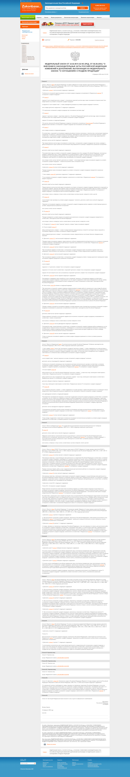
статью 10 (51, 167)
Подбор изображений (62, 767)
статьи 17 (54, 227)
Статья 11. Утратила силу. (28, 59)
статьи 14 (53, 224)
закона (89, 410)
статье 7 (46, 127)
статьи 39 (52, 285)
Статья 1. (24, 45)
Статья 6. (24, 52)
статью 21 (52, 254)
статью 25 (51, 473)
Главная (45, 32)
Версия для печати (29, 73)
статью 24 (51, 455)
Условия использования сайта (94, 763)
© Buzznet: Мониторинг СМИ (26, 768)
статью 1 (51, 90)
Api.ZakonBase (60, 766)
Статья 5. (24, 51)
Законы (46, 17)
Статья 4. (24, 49)
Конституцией (89, 123)
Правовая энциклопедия (87, 17)
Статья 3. (24, 48)
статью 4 (51, 642)
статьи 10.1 (53, 174)
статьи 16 (53, 369)
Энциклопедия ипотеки (28, 17)
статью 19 (51, 586)
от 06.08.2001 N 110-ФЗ (62, 666)
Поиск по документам (48, 766)
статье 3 (46, 97)
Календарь (59, 765)
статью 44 (52, 323)
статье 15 (45, 430)
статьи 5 (55, 548)
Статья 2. (24, 47)
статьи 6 (55, 560)
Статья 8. (24, 55)
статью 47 (51, 415)
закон (60, 344)
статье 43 (47, 310)
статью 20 (52, 247)
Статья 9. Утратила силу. (28, 56)
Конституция (25, 35)
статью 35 (51, 523)
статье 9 (46, 147)
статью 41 (52, 303)
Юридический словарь (62, 763)
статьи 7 (52, 348)
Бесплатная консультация (71, 17)
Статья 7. (24, 53)
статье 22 (47, 261)
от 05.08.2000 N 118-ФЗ (62, 657)
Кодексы (39, 17)
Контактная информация (93, 766)
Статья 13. (24, 61)
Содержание (25, 43)
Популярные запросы (50, 12)
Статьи (73, 765)
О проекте (90, 762)
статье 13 (47, 211)
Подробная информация (99, 40)
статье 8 (46, 355)
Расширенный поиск (84, 12)
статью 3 (51, 514)
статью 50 (52, 333)
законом (99, 93)
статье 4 (46, 113)
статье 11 (46, 181)
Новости (99, 17)
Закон (53, 84)
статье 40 (46, 386)
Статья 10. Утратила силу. (28, 57)
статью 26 (52, 275)
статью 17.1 (52, 238)
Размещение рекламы (93, 765)
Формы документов (56, 17)
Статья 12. (24, 60)
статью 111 (56, 681)
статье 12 (46, 197)
